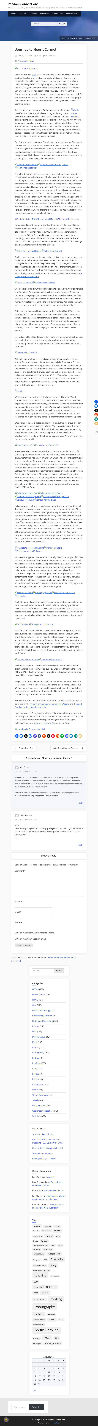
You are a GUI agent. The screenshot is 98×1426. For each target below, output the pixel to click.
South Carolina (47, 1330)
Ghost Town (47, 1249)
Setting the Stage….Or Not (44, 1158)
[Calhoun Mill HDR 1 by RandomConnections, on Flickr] (24, 500)
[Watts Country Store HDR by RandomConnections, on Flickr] (46, 445)
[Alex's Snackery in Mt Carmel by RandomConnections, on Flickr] (29, 551)
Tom (39, 55)
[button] (17, 736)
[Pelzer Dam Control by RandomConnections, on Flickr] (52, 251)
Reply (80, 803)
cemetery (47, 1226)
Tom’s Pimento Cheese (42, 1153)
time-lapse (36, 1338)
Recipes (35, 1074)
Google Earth (54, 1253)
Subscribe (36, 1407)
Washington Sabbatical (42, 1111)
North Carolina (39, 1299)
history (53, 1265)
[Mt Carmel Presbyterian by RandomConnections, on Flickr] (26, 68)
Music (35, 1042)
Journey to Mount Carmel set (49, 723)
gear (53, 1245)
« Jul (34, 1390)
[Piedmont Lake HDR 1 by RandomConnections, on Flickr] (25, 219)
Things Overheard (40, 1095)
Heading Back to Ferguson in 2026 (47, 1148)
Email (18, 912)
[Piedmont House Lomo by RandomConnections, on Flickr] (67, 219)
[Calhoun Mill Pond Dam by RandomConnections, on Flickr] (26, 493)
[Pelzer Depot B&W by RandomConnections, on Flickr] (24, 282)
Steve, (34, 74)
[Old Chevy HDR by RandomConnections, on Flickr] (22, 624)
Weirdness (37, 1116)
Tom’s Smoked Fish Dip (42, 1134)
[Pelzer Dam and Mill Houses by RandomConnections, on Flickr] (28, 251)
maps (36, 1293)
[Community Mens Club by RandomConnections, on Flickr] (26, 352)
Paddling (36, 1047)
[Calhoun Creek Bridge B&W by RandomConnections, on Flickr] (28, 496)
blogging (37, 1226)
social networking (38, 1324)
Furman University (40, 1245)
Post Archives (71, 13)
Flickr (58, 1236)
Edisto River (46, 1231)
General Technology (41, 1010)
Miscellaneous (38, 1037)
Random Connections (23, 4)
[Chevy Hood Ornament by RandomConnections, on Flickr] (41, 624)
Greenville (57, 1259)
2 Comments (51, 55)
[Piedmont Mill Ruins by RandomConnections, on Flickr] (46, 219)
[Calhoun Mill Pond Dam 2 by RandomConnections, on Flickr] (50, 493)
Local (34, 1031)
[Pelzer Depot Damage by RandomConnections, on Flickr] (44, 282)
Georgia (60, 1245)
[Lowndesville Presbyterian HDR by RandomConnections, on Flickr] (30, 729)
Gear (34, 1005)
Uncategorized (39, 1105)
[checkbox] (6, 1419)
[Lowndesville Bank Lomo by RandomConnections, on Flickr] (27, 659)
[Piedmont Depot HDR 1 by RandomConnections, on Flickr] (26, 164)
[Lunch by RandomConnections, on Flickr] (18, 391)
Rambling (36, 1063)
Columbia (36, 1231)
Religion (35, 1079)
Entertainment (38, 994)
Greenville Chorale (39, 1265)
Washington (37, 1344)
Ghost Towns (39, 1253)
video (56, 1338)
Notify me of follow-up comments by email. (36, 932)
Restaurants (37, 1084)
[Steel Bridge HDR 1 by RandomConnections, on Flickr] (24, 445)
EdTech (35, 989)
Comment (20, 871)
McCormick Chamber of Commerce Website (49, 704)
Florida (35, 1241)
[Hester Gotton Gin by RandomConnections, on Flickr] (24, 592)
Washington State (53, 1343)
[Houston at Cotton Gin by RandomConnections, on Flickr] (63, 592)
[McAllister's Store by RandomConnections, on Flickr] (53, 548)
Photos (34, 13)
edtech (57, 1230)
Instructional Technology (41, 1270)
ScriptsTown (56, 1423)
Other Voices (57, 13)
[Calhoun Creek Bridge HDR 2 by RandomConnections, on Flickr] (55, 496)
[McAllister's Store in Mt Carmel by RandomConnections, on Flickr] (29, 548)
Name (18, 901)
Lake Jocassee (55, 1276)
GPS (45, 1260)
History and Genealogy (42, 1021)
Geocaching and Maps (42, 1015)
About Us (23, 13)
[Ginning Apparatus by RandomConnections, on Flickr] (42, 592)
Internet (36, 1026)
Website (18, 922)
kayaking (40, 1275)
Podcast (36, 1058)
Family (35, 999)
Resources (44, 13)
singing (61, 1320)
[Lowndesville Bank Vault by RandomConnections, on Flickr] (50, 659)
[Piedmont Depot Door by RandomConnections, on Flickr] (26, 167)
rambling (39, 1314)
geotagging (36, 1249)
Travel (31, 61)
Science (35, 1089)
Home (13, 13)
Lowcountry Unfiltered (45, 1286)
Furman (44, 1241)
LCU (36, 1281)
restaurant (51, 1314)
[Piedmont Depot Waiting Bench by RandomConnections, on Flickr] (53, 164)
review (52, 1319)
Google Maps (37, 1260)
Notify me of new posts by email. (31, 939)
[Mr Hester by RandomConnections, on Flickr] (20, 596)
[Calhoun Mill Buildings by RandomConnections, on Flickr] (45, 500)
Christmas (57, 1226)
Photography (23, 61)
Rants (34, 1068)
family (49, 1235)
